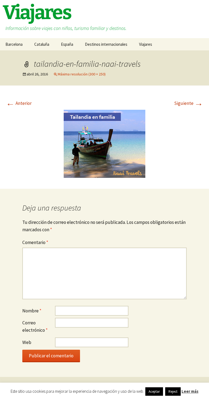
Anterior (19, 103)
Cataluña (41, 44)
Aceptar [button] (154, 391)
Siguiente (188, 103)
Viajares (145, 44)
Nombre (31, 311)
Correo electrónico (35, 326)
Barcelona (14, 44)
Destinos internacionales (106, 44)
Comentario (35, 242)
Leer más (190, 391)
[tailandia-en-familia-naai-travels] (104, 143)
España (67, 44)
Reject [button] (172, 391)
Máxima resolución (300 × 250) (82, 74)
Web (26, 342)
